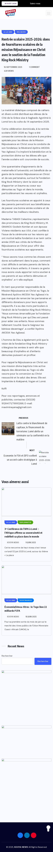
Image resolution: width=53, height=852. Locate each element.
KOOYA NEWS (13, 542)
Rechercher (7, 656)
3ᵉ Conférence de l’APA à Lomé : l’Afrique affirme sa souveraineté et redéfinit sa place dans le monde (23, 532)
